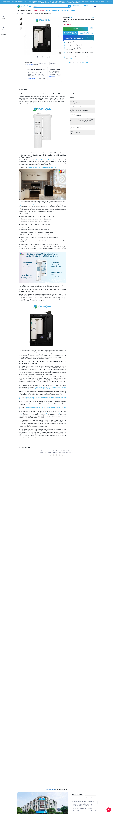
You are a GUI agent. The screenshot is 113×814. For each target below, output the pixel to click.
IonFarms (71, 17)
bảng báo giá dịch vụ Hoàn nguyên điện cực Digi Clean (38, 388)
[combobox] (50, 63)
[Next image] (59, 35)
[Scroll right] (58, 74)
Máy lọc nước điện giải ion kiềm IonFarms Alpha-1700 (32, 205)
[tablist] (23, 89)
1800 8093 (85, 62)
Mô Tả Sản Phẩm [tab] (23, 89)
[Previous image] (25, 35)
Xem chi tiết (42, 78)
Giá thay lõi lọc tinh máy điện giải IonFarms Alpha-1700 (42, 167)
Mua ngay (75, 28)
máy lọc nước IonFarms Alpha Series (45, 159)
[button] (37, 58)
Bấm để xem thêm (77, 2)
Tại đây (70, 58)
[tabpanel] (42, 265)
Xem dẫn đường (31, 78)
